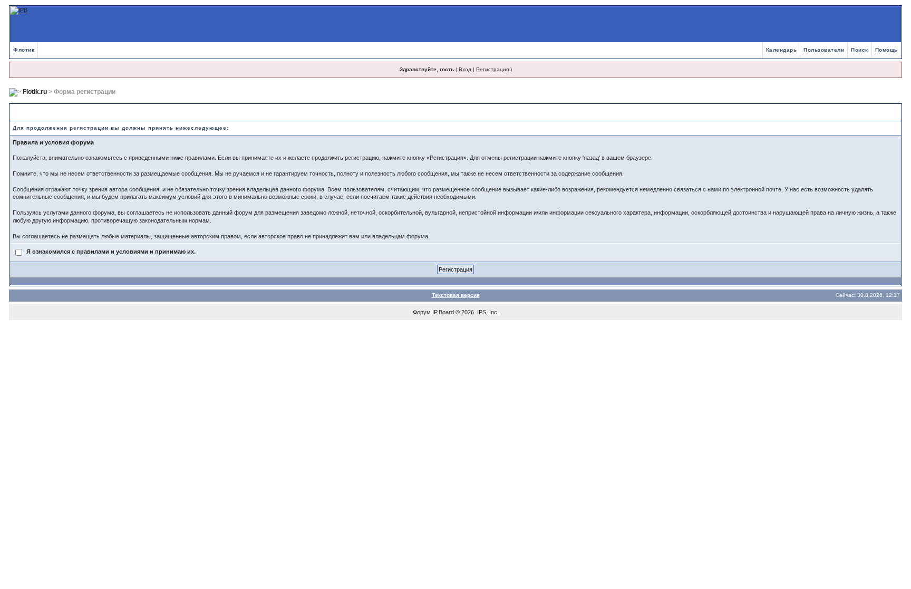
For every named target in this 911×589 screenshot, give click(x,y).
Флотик (23, 50)
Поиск (859, 50)
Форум (422, 312)
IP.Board (443, 312)
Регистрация (492, 69)
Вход (465, 69)
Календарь (781, 50)
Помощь (886, 50)
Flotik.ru (35, 91)
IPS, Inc (487, 312)
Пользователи (823, 50)
